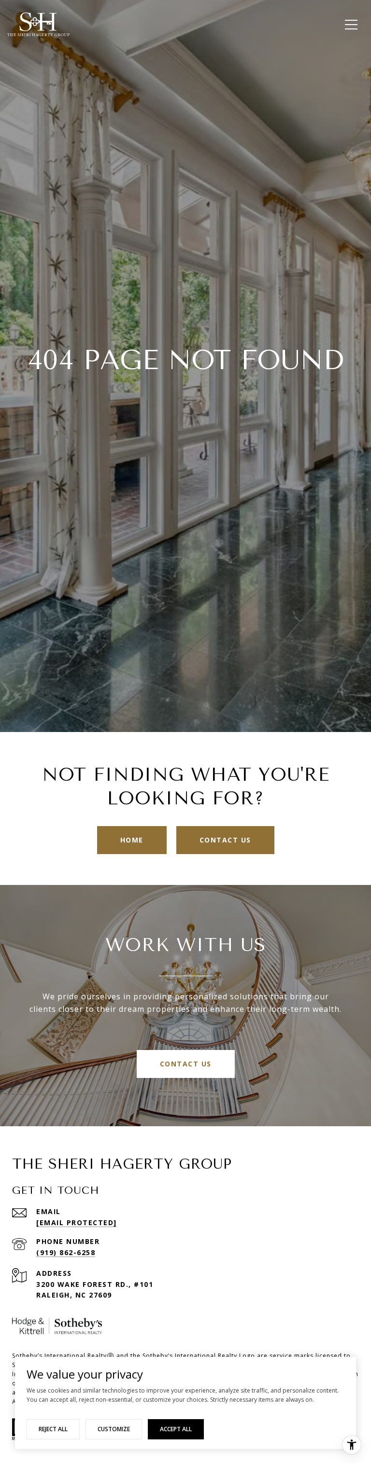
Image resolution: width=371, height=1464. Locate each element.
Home (131, 839)
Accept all (176, 1429)
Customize (114, 1429)
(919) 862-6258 (65, 1252)
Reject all (53, 1429)
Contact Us (186, 1063)
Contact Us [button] (225, 839)
